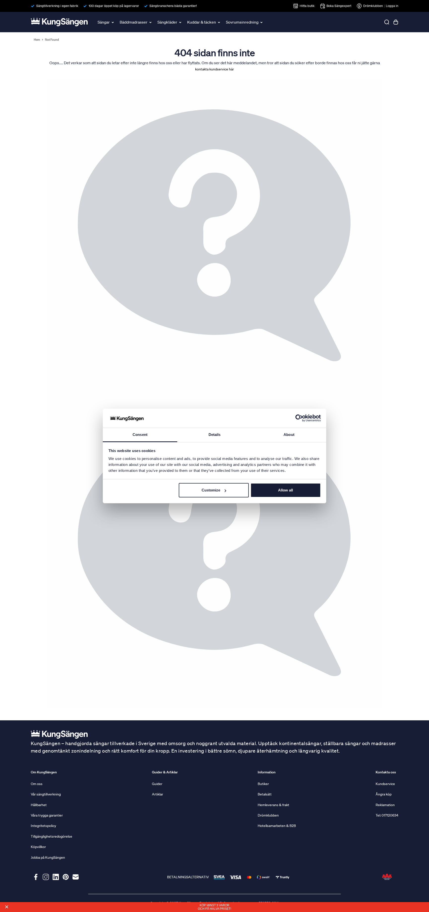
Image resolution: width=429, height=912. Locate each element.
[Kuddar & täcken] (219, 22)
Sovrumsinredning (242, 22)
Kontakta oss (386, 772)
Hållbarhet (39, 805)
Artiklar (157, 794)
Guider (157, 784)
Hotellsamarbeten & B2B (277, 825)
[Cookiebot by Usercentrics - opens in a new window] (299, 418)
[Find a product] (386, 22)
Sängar (104, 22)
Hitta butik (307, 6)
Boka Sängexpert (338, 6)
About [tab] (289, 434)
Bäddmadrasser (133, 22)
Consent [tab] (140, 434)
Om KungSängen (44, 772)
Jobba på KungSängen (48, 857)
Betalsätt (265, 794)
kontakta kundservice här (214, 69)
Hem (37, 39)
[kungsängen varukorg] (395, 22)
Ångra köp (384, 794)
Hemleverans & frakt (273, 805)
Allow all (285, 490)
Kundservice (385, 784)
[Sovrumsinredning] (261, 22)
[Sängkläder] (180, 22)
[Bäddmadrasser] (150, 22)
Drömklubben (373, 6)
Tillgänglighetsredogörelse (51, 836)
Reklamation (385, 805)
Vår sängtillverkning (46, 794)
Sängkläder (167, 22)
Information (267, 772)
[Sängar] (113, 22)
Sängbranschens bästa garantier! (173, 6)
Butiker (263, 784)
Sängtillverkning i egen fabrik (57, 6)
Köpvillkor (38, 847)
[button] (6, 907)
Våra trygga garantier (47, 815)
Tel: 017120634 (387, 815)
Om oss (36, 784)
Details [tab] (215, 434)
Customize (211, 490)
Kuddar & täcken (201, 22)
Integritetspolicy (43, 825)
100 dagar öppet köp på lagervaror (114, 6)
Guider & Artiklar (165, 772)
